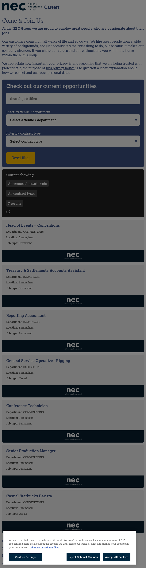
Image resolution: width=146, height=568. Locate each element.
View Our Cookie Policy (44, 547)
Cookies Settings (25, 557)
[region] (69, 548)
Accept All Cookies (116, 557)
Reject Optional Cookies (83, 557)
